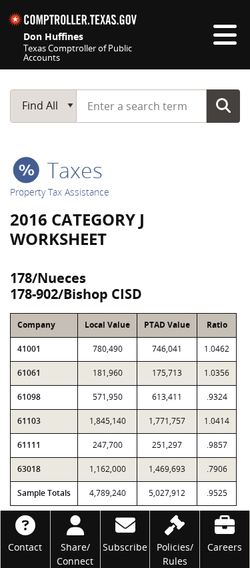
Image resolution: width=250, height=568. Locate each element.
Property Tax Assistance (59, 192)
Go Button (223, 105)
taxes (72, 170)
